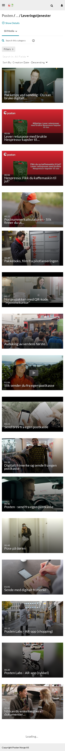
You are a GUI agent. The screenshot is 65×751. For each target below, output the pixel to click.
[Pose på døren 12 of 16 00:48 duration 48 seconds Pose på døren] (33, 535)
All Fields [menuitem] (14, 56)
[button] (4, 5)
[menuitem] (51, 6)
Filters (7, 49)
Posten (7, 15)
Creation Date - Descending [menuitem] (24, 62)
